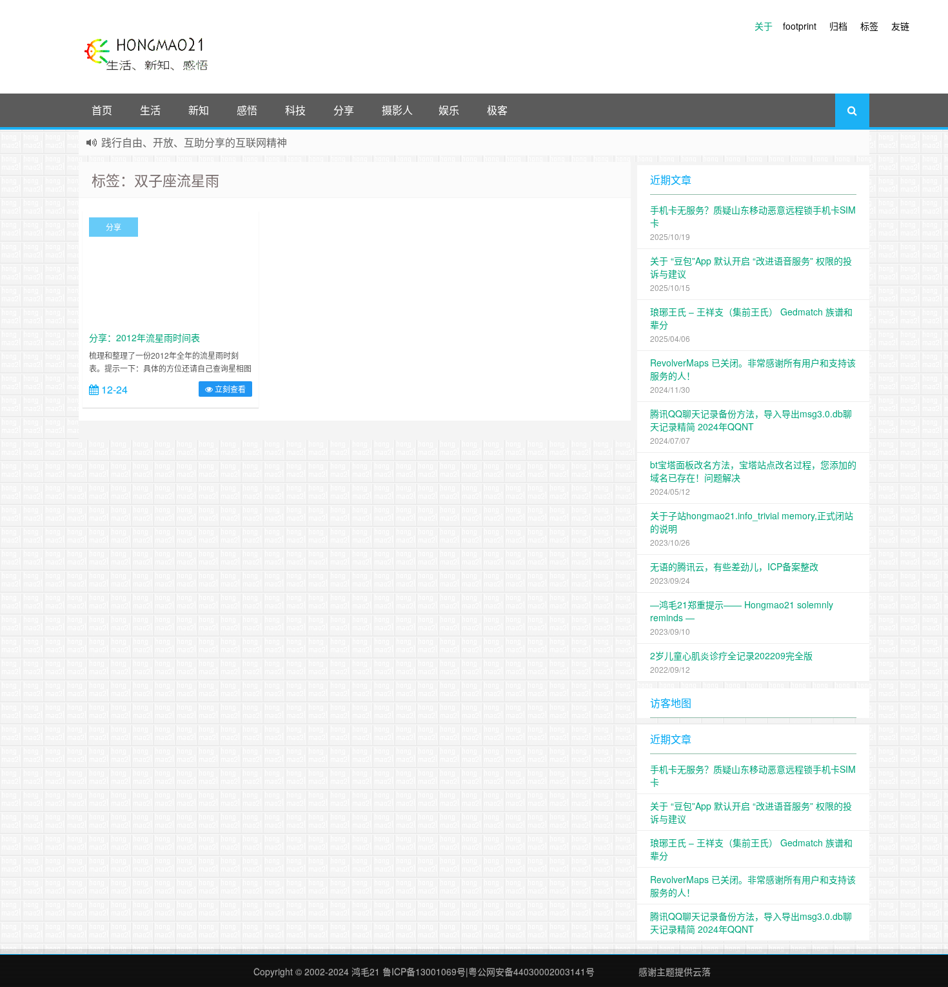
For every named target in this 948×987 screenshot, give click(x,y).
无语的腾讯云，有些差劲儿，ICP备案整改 (734, 566)
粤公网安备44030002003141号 (531, 971)
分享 (343, 110)
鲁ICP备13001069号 (424, 971)
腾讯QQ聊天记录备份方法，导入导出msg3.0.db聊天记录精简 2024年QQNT (751, 420)
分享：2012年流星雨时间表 (144, 337)
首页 (102, 110)
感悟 (247, 110)
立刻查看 (229, 388)
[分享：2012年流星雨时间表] (170, 270)
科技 (295, 110)
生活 (150, 110)
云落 (702, 971)
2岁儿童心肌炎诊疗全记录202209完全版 (731, 655)
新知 (198, 110)
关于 (764, 25)
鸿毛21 (365, 971)
